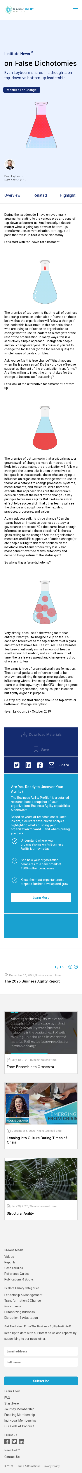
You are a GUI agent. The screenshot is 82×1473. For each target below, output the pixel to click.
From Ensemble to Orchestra (30, 1067)
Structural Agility (20, 1213)
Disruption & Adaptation (21, 1317)
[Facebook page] (7, 1441)
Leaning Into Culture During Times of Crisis (37, 1140)
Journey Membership (19, 1409)
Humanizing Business (19, 1312)
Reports (10, 1262)
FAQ (7, 1397)
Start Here (11, 1403)
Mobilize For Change (22, 90)
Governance (12, 1306)
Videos (9, 1256)
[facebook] (40, 765)
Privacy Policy (51, 1466)
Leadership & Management (23, 1295)
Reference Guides (17, 1273)
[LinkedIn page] (21, 1441)
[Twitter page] (14, 1441)
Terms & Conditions (28, 1466)
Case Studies (13, 1268)
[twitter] (16, 765)
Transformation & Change (22, 1300)
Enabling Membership (19, 1415)
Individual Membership (20, 1420)
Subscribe (41, 1381)
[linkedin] (28, 765)
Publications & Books (19, 1279)
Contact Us (12, 1457)
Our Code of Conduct (19, 1426)
